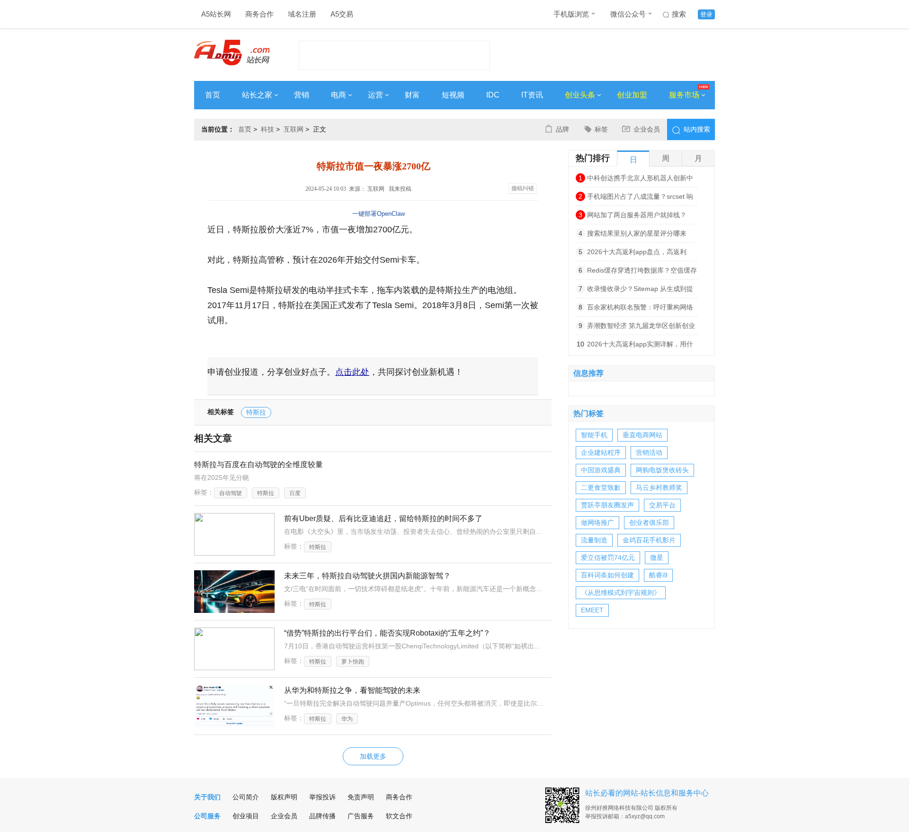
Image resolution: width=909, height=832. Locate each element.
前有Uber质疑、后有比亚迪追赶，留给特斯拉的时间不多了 (383, 518)
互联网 (293, 129)
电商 (338, 95)
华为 (347, 719)
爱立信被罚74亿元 (608, 557)
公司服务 (207, 816)
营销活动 (649, 452)
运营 (375, 95)
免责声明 (361, 797)
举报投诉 (322, 797)
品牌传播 (322, 816)
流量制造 (594, 540)
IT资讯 (532, 95)
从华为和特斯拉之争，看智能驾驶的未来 (352, 690)
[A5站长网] (231, 52)
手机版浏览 (571, 14)
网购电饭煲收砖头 (662, 470)
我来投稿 (400, 189)
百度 (295, 493)
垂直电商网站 (642, 435)
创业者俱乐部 (649, 522)
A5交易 (341, 14)
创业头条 (580, 95)
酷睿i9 (658, 575)
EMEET (592, 610)
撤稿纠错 (522, 188)
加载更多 (373, 756)
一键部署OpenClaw (378, 213)
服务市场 (684, 95)
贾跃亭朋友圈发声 (607, 505)
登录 (706, 14)
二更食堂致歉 (601, 487)
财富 (412, 95)
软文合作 (399, 816)
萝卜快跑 (352, 661)
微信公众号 (628, 14)
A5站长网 (216, 14)
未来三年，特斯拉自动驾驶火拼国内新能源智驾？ (367, 576)
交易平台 (662, 505)
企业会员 (646, 129)
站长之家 (257, 95)
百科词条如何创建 (607, 575)
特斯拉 (256, 412)
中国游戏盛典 (601, 470)
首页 (212, 95)
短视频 (453, 95)
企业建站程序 (601, 452)
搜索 (679, 14)
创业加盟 (632, 95)
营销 (301, 95)
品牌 (562, 129)
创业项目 (245, 816)
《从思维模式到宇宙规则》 (620, 592)
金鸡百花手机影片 (649, 540)
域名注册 (302, 14)
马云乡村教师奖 (659, 487)
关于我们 (207, 797)
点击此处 (352, 372)
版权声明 (284, 797)
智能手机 (594, 435)
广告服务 (361, 816)
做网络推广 (597, 522)
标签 (601, 129)
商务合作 (259, 14)
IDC (492, 95)
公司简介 (245, 797)
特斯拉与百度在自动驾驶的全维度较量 (258, 464)
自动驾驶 (230, 493)
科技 (267, 129)
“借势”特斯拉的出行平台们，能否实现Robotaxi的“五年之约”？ (387, 633)
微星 (656, 557)
